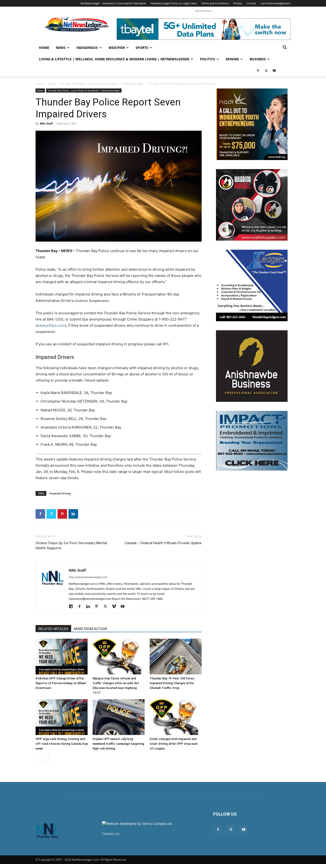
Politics (207, 59)
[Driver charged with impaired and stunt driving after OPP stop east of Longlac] (176, 717)
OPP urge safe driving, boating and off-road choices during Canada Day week (62, 743)
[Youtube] (274, 70)
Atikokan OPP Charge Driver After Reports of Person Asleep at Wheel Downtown (61, 683)
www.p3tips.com (51, 325)
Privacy (237, 3)
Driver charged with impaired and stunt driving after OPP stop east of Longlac (174, 743)
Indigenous (87, 47)
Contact (251, 3)
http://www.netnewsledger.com (88, 577)
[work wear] (252, 205)
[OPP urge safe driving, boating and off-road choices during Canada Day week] (62, 717)
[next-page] (46, 758)
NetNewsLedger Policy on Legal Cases (174, 3)
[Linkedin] (73, 514)
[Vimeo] (116, 607)
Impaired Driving (60, 493)
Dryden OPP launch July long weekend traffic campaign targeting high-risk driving (118, 743)
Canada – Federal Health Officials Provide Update (163, 543)
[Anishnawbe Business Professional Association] (252, 366)
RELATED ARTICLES (53, 629)
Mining (232, 59)
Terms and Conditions (215, 3)
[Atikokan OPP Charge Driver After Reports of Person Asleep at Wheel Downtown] (62, 656)
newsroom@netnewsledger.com (146, 833)
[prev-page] (39, 758)
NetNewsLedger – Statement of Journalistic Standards (113, 3)
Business (258, 59)
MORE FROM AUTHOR (90, 629)
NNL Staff (46, 123)
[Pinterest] (62, 514)
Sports (142, 47)
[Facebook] (258, 70)
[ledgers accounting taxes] (252, 285)
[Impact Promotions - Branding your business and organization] (252, 441)
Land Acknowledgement (275, 3)
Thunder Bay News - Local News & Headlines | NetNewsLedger (102, 84)
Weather (117, 47)
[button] (284, 48)
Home (44, 47)
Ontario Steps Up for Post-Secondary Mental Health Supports (71, 545)
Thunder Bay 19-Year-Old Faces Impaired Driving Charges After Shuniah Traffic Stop (172, 683)
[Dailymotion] (73, 607)
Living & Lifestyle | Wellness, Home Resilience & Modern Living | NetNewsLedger (114, 59)
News (61, 47)
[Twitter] (266, 70)
